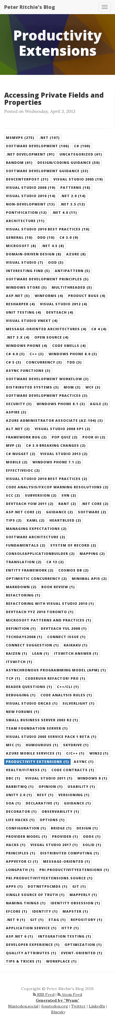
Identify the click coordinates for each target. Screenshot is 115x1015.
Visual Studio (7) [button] (24, 262)
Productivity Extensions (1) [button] (37, 761)
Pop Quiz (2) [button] (65, 437)
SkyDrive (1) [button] (76, 745)
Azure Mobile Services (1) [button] (33, 753)
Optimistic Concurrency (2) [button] (36, 578)
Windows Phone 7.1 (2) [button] (56, 462)
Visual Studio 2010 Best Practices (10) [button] (48, 229)
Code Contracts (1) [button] (72, 770)
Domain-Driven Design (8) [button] (33, 254)
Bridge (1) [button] (61, 828)
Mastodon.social (23, 1006)
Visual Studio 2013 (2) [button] (64, 453)
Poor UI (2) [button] (94, 437)
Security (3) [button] (19, 404)
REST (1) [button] (45, 795)
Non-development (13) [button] (30, 204)
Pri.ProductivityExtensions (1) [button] (74, 869)
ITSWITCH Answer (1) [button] (76, 653)
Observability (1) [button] (60, 811)
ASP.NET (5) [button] (18, 295)
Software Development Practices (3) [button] (47, 395)
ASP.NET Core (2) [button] (23, 512)
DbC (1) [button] (13, 778)
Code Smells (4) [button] (69, 345)
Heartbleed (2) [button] (65, 520)
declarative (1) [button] (42, 803)
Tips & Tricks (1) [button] (23, 961)
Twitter (78, 1006)
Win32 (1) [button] (99, 753)
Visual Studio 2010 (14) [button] (31, 196)
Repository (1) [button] (86, 919)
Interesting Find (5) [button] (28, 270)
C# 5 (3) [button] (13, 362)
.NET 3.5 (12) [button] (72, 204)
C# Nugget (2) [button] (20, 453)
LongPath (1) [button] (20, 869)
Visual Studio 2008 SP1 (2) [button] (62, 429)
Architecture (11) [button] (25, 221)
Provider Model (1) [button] (26, 836)
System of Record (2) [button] (73, 545)
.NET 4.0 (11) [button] (64, 212)
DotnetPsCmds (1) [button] (48, 886)
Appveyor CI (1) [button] (22, 861)
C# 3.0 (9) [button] (68, 237)
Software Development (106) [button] (37, 146)
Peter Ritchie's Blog (29, 7)
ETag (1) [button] (57, 919)
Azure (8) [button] (76, 254)
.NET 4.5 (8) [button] (52, 245)
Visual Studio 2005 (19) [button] (78, 179)
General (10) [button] (19, 237)
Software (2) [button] (92, 512)
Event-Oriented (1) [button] (81, 953)
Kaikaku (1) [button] (76, 645)
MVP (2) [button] (13, 445)
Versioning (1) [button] (74, 795)
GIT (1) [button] (79, 886)
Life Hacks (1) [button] (20, 820)
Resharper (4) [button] (20, 304)
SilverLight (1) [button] (79, 703)
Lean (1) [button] (40, 653)
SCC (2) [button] (13, 495)
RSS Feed (45, 994)
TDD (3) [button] (74, 362)
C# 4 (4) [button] (99, 329)
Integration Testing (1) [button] (64, 936)
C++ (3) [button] (37, 354)
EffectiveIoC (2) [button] (23, 470)
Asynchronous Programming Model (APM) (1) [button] (56, 670)
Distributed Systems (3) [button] (32, 387)
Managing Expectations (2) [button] (36, 528)
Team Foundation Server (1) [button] (37, 728)
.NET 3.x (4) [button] (18, 337)
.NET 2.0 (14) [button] (73, 196)
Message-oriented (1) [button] (66, 861)
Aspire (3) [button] (16, 412)
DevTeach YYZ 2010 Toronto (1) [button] (40, 612)
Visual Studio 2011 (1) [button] (49, 778)
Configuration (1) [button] (26, 828)
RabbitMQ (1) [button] (20, 786)
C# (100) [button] (82, 146)
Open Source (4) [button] (51, 337)
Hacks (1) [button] (16, 845)
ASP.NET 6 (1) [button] (19, 936)
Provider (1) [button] (65, 836)
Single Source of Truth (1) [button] (35, 894)
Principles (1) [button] (20, 853)
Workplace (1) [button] (61, 961)
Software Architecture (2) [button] (35, 537)
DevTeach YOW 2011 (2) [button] (30, 503)
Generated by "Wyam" (57, 1000)
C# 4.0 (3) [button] (15, 354)
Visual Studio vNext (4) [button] (32, 320)
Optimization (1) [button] (83, 944)
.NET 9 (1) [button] (15, 919)
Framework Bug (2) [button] (26, 437)
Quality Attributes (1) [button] (31, 953)
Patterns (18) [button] (75, 187)
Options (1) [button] (52, 820)
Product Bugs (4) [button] (87, 295)
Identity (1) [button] (45, 911)
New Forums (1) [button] (22, 711)
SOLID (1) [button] (92, 845)
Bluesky (58, 1011)
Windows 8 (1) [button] (92, 778)
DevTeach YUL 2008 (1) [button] (64, 628)
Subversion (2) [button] (41, 495)
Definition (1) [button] (21, 628)
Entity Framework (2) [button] (30, 570)
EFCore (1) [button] (16, 911)
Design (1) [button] (87, 828)
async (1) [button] (84, 761)
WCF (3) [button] (92, 387)
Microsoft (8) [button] (21, 245)
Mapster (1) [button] (75, 911)
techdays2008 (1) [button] (24, 637)
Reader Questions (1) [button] (29, 686)
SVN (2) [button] (68, 495)
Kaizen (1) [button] (16, 653)
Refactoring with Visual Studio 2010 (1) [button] (50, 603)
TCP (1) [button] (13, 678)
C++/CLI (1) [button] (68, 686)
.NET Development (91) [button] (30, 154)
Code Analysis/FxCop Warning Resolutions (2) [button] (57, 487)
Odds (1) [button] (92, 836)
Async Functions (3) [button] (28, 370)
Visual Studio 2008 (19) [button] (31, 187)
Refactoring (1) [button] (23, 595)
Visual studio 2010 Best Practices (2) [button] (46, 478)
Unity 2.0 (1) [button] (19, 795)
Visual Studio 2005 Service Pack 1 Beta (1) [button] (51, 736)
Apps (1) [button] (14, 886)
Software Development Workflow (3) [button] (47, 379)
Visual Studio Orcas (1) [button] (32, 703)
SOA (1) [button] (13, 803)
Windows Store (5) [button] (26, 287)
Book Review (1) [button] (58, 587)
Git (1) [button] (37, 919)
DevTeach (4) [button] (59, 312)
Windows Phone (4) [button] (26, 345)
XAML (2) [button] (36, 520)
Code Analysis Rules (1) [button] (66, 695)
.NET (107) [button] (49, 137)
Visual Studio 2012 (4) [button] (63, 304)
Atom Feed (71, 994)
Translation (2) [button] (24, 562)
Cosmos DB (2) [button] (73, 570)
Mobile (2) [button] (17, 462)
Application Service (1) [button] (31, 928)
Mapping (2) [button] (92, 553)
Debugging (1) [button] (21, 695)
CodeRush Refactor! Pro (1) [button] (55, 678)
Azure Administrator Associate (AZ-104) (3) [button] (54, 420)
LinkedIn (97, 1006)
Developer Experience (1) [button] (33, 944)
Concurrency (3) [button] (44, 362)
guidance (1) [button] (77, 803)
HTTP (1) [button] (70, 928)
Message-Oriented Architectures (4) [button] (46, 329)
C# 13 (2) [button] (55, 562)
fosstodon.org (54, 1006)
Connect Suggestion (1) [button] (32, 645)
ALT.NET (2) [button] (18, 429)
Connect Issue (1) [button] (66, 637)
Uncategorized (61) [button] (80, 154)
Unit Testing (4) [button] (23, 312)
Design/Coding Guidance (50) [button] (68, 162)
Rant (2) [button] (67, 503)
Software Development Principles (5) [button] (47, 279)
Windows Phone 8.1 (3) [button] (61, 404)
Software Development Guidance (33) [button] (47, 171)
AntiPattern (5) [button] (72, 270)
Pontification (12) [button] (26, 212)
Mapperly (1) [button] (83, 894)
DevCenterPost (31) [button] (27, 179)
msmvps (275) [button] (20, 137)
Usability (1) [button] (81, 786)
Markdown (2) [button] (21, 587)
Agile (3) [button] (99, 404)
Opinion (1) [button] (51, 786)
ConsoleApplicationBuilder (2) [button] (40, 553)
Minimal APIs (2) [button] (89, 578)
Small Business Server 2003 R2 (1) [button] (42, 720)
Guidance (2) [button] (59, 512)
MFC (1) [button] (13, 745)
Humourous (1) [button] (42, 745)
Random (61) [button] (19, 162)
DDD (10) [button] (46, 237)
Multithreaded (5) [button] (72, 287)
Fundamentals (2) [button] (25, 545)
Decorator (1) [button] (21, 811)
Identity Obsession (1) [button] (75, 903)
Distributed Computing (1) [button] (69, 853)
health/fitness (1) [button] (26, 770)
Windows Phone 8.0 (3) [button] (73, 354)
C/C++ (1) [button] (75, 753)
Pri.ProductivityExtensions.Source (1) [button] (49, 878)
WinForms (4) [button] (49, 295)
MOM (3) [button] (72, 387)
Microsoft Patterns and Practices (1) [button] (48, 620)
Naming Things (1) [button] (26, 903)
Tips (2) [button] (14, 520)
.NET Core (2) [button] (95, 503)
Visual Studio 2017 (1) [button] (54, 845)
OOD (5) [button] (56, 262)
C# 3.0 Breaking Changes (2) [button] (56, 445)
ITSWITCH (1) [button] (19, 661)
